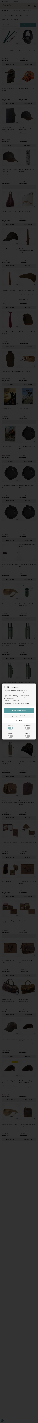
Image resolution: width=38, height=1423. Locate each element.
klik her (27, 703)
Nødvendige (10, 725)
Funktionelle (10, 733)
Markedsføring (27, 725)
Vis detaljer (19, 720)
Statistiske (27, 733)
